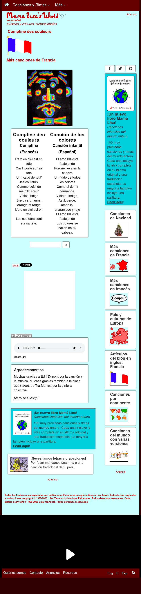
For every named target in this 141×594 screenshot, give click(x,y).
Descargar (20, 357)
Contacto (36, 572)
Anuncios (53, 572)
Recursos (70, 572)
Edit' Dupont (50, 376)
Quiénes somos (14, 572)
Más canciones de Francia (31, 60)
